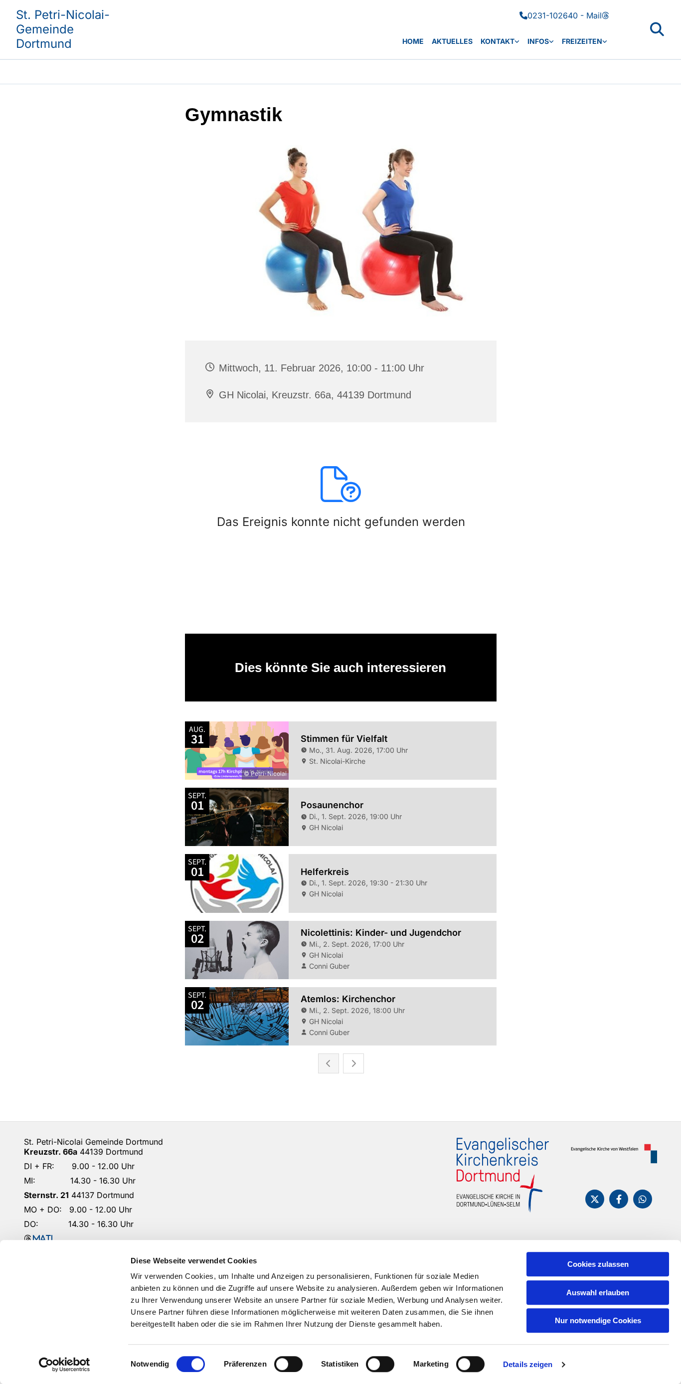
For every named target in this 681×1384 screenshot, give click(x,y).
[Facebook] (618, 1199)
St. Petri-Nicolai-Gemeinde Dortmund (63, 29)
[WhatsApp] (642, 1199)
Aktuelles (452, 41)
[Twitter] (594, 1199)
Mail (597, 15)
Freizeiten (582, 41)
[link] (500, 41)
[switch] (288, 1364)
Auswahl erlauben (597, 1292)
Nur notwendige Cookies (598, 1320)
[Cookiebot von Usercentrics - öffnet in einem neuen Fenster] (64, 1364)
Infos (538, 41)
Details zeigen (527, 1364)
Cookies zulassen (598, 1264)
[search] (657, 29)
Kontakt (497, 41)
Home (413, 41)
